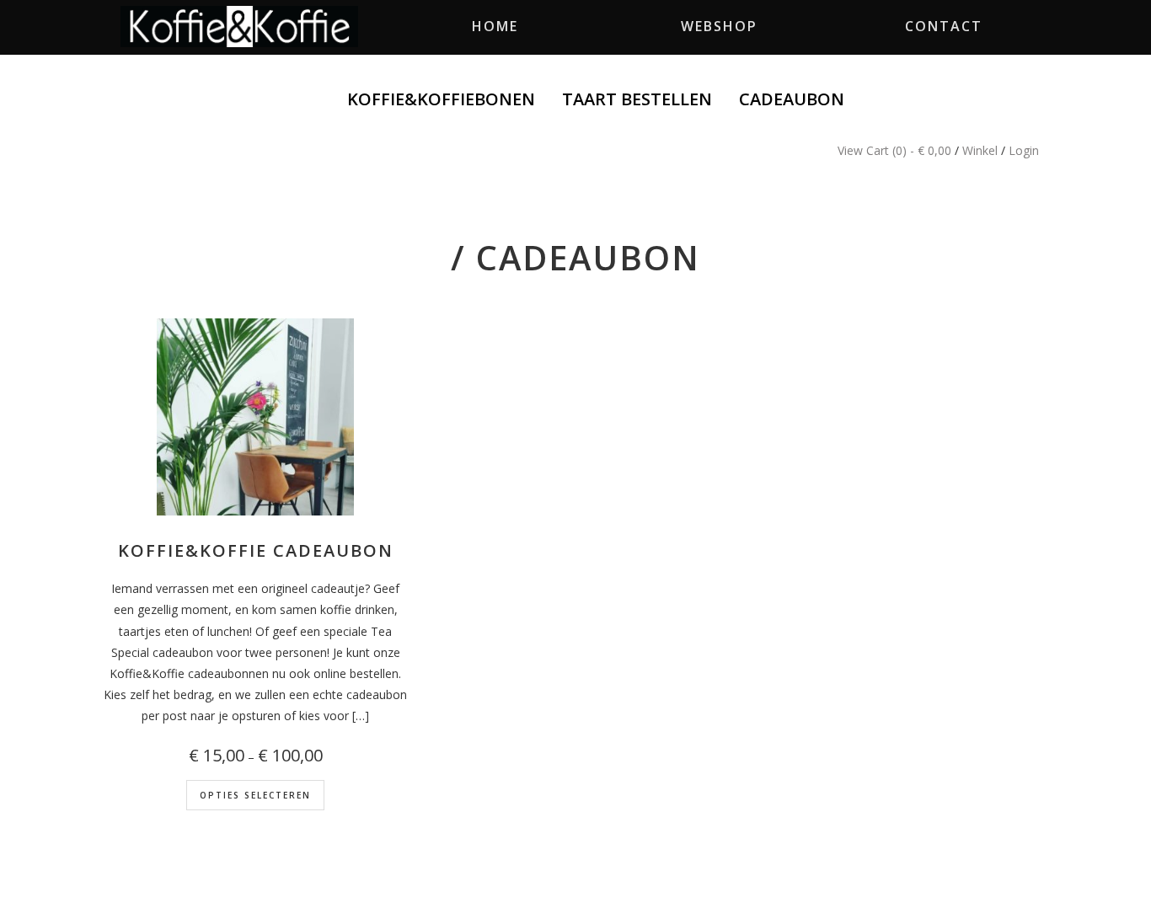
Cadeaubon (791, 99)
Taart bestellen (637, 99)
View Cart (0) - (894, 150)
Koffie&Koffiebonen (441, 99)
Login (1024, 150)
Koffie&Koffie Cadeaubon (255, 550)
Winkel (980, 150)
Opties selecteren (255, 795)
